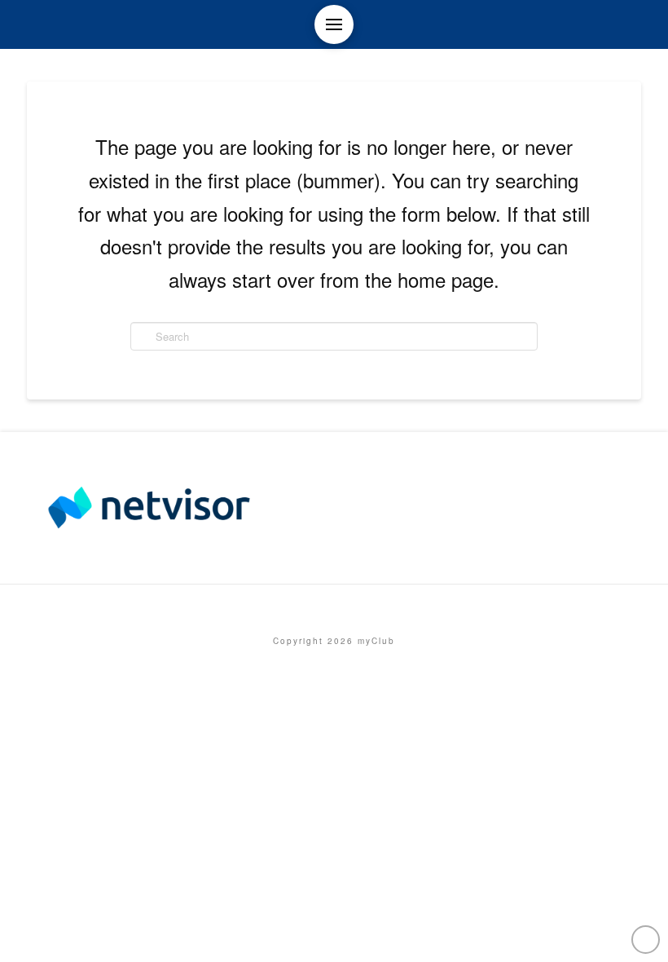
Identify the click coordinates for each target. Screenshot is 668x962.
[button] (334, 24)
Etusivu (334, 606)
